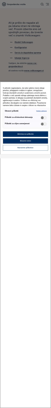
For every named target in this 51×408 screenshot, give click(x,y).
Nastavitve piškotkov (25, 147)
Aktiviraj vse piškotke (25, 134)
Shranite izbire (25, 141)
